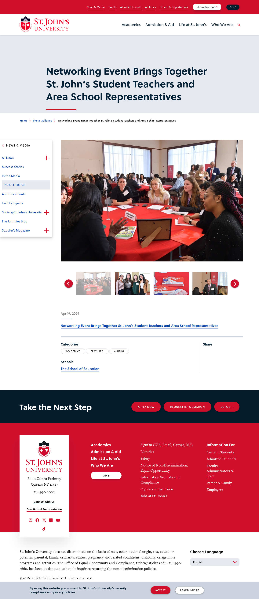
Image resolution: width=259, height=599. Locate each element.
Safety (145, 458)
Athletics (150, 7)
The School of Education (80, 368)
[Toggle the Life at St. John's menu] (193, 29)
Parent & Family (219, 482)
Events (112, 7)
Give (232, 7)
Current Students (220, 452)
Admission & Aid (159, 24)
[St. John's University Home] (44, 24)
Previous (68, 283)
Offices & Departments (173, 7)
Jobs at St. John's (153, 495)
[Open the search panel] (238, 28)
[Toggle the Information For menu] (209, 11)
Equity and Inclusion (156, 489)
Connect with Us (44, 502)
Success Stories (13, 167)
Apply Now (146, 407)
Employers (215, 489)
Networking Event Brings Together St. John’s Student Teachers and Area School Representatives (139, 325)
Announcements (13, 194)
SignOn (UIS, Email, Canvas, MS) (166, 444)
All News (8, 157)
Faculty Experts (12, 203)
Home (23, 120)
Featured (97, 351)
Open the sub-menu (46, 158)
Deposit (227, 407)
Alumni (119, 351)
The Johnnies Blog (14, 221)
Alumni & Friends (130, 7)
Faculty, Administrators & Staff (220, 471)
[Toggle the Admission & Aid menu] (160, 29)
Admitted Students (221, 459)
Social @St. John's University (22, 212)
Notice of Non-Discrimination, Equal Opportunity (164, 468)
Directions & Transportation (44, 509)
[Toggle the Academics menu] (131, 29)
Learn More (189, 590)
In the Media (11, 176)
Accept (160, 590)
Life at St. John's (193, 24)
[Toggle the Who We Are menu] (222, 29)
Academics (131, 24)
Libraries (147, 451)
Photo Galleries (42, 120)
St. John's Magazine (16, 230)
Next (235, 283)
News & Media (96, 7)
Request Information (187, 407)
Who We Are (222, 24)
